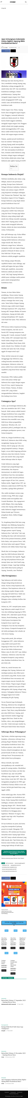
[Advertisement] (14, 23)
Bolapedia (3, 8)
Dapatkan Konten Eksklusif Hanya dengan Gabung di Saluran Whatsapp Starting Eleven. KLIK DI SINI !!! (14, 852)
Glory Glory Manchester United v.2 (4, 939)
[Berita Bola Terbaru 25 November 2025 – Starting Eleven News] (14, 1042)
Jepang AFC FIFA (5, 865)
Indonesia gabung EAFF (20, 863)
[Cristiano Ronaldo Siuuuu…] (4, 955)
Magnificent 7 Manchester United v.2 (23, 939)
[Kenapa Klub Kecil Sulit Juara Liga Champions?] (14, 1015)
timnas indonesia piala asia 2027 (9, 869)
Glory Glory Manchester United (13, 939)
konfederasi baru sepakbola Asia (9, 867)
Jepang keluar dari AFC (16, 865)
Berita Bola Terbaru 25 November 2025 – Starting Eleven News (13, 1054)
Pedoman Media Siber (14, 1093)
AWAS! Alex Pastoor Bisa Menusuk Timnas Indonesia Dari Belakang (7, 912)
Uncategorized (4, 1024)
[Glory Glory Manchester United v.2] (4, 932)
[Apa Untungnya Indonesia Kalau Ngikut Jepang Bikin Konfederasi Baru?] (14, 1068)
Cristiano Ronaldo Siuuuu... (3, 962)
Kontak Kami (19, 1092)
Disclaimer (7, 1092)
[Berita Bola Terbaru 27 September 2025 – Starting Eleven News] (14, 989)
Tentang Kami (13, 1092)
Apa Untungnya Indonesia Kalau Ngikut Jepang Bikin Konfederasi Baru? (13, 1080)
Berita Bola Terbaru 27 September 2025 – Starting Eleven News (13, 1001)
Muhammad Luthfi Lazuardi (8, 1004)
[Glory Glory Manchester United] (14, 932)
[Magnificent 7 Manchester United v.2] (23, 932)
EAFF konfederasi (9, 863)
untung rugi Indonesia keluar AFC (9, 871)
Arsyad (3, 1030)
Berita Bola (3, 998)
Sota (6, 47)
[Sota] (2, 48)
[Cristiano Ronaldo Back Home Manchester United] (14, 955)
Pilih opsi (4, 948)
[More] (17, 50)
